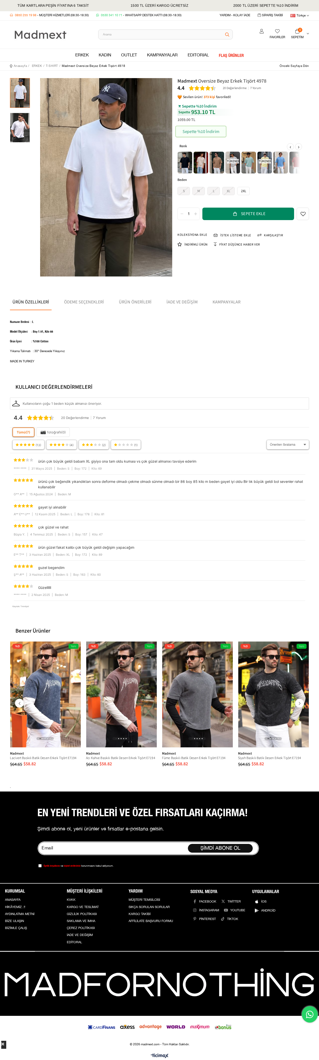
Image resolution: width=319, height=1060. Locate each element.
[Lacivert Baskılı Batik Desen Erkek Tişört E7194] (45, 695)
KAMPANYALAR (162, 55)
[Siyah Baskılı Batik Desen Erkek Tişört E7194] (273, 695)
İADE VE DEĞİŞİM (80, 935)
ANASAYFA (12, 900)
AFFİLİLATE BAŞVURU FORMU (151, 921)
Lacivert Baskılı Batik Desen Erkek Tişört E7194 (43, 758)
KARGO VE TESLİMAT (83, 907)
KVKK (71, 900)
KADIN (105, 55)
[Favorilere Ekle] (303, 214)
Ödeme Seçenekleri (84, 302)
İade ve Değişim (182, 302)
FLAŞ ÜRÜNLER (231, 55)
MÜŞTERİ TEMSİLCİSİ (144, 900)
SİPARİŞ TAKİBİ (272, 15)
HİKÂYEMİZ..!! (15, 907)
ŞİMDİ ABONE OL (220, 848)
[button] (40, 738)
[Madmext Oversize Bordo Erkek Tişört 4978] (296, 162)
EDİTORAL (74, 942)
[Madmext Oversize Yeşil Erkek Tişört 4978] (248, 162)
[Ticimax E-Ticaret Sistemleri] (159, 1056)
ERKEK (82, 55)
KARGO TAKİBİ (140, 914)
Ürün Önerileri (135, 302)
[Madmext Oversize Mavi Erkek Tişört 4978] (280, 162)
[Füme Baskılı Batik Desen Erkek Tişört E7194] (197, 695)
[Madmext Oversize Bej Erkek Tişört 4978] (200, 162)
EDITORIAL (198, 55)
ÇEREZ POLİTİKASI (81, 928)
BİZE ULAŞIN (14, 921)
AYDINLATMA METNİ (19, 914)
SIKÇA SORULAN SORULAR (149, 907)
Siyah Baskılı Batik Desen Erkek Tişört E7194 (269, 758)
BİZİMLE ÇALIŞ (16, 928)
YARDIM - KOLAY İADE (235, 15)
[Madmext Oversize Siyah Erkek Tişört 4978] (184, 162)
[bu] (159, 983)
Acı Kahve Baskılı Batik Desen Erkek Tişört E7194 (120, 758)
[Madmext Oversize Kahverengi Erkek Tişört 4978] (216, 162)
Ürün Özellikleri (30, 302)
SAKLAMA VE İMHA (81, 921)
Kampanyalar (226, 302)
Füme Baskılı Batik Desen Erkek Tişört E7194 (194, 758)
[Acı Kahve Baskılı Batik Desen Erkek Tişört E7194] (121, 695)
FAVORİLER (277, 37)
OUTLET (129, 55)
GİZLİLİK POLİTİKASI (82, 914)
